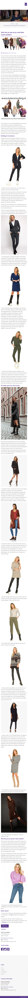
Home (12, 23)
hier (12, 915)
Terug (5, 926)
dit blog (4, 922)
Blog (17, 23)
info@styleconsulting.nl (7, 938)
